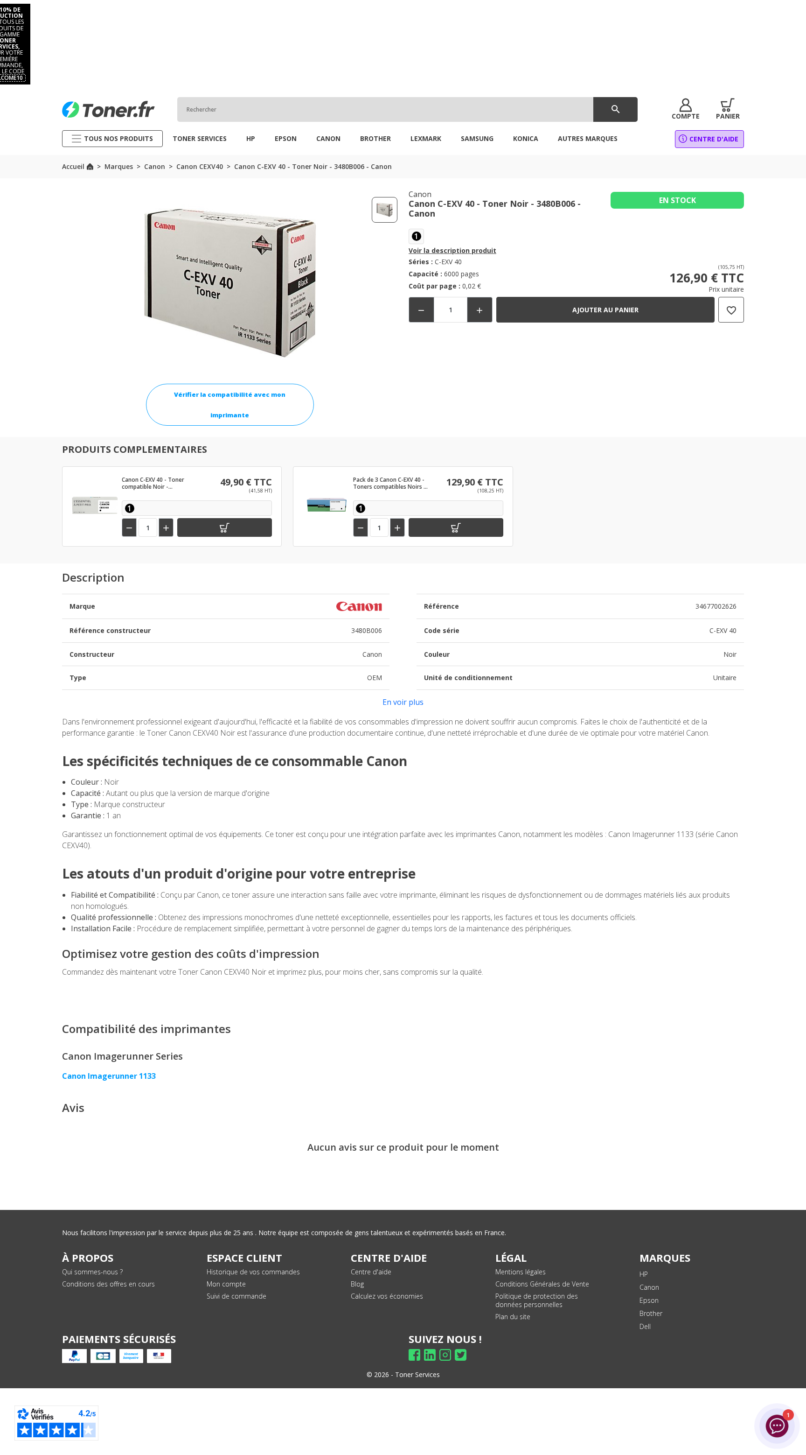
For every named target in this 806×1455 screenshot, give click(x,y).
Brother (650, 1313)
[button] (685, 109)
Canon (649, 1287)
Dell (645, 1326)
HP (643, 1274)
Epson (649, 1300)
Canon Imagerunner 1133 (109, 1076)
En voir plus (403, 702)
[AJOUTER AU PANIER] (224, 527)
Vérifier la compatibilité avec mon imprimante (229, 404)
